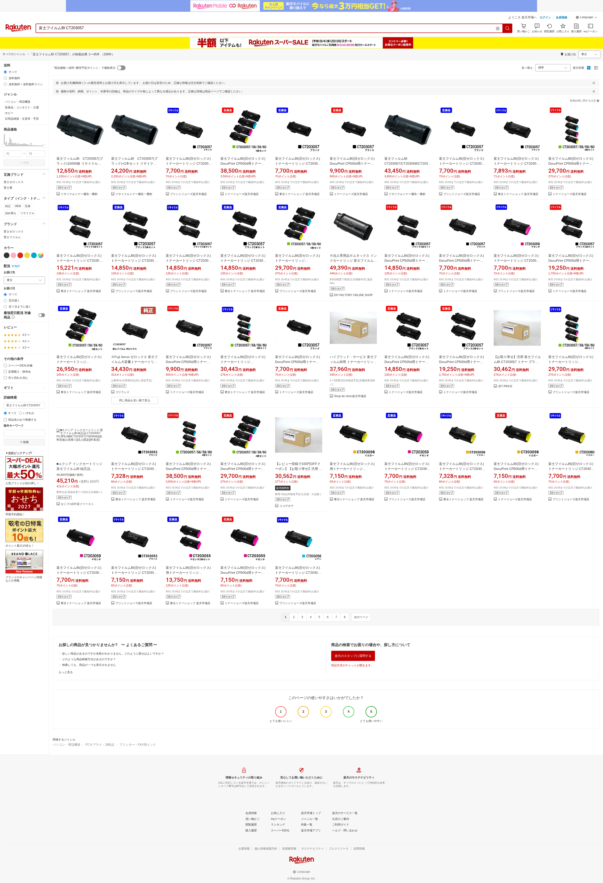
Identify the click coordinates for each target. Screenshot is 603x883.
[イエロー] (27, 255)
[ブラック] (6, 255)
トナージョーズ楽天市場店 (242, 194)
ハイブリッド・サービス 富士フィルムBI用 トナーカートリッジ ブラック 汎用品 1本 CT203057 (353, 362)
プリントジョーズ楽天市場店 (188, 194)
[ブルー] (34, 255)
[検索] (507, 28)
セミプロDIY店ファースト (77, 504)
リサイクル (27, 213)
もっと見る (66, 672)
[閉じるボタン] (594, 83)
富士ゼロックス (14, 182)
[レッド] (20, 255)
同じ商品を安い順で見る (134, 400)
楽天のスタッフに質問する (353, 656)
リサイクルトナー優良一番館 (79, 194)
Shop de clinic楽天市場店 (350, 396)
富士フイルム (12, 237)
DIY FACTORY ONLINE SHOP (353, 295)
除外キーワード (14, 425)
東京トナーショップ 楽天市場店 (299, 194)
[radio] (5, 71)
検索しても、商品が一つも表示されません (89, 665)
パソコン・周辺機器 (66, 744)
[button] (586, 18)
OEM (18, 206)
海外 (17, 266)
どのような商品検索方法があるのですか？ (89, 659)
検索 (26, 162)
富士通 (8, 187)
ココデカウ (286, 506)
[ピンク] (13, 255)
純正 (8, 206)
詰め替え (10, 213)
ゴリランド (122, 392)
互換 (27, 206)
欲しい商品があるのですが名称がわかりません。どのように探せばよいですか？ (113, 653)
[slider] (4, 146)
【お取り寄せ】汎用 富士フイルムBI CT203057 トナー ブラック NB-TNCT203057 (517, 362)
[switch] (41, 315)
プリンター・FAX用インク (137, 744)
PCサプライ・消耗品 (100, 744)
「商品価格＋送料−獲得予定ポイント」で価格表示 (83, 67)
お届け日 (9, 288)
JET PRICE (505, 386)
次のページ (361, 617)
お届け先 (9, 272)
